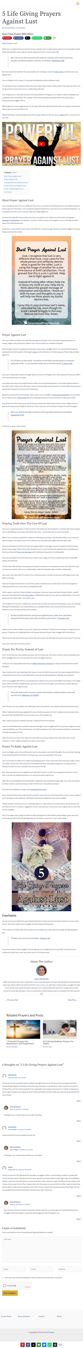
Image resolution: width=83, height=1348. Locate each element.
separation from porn (39, 789)
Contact (41, 1316)
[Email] (39, 1345)
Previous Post (11, 1000)
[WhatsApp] (49, 1345)
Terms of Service (24, 1316)
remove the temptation (61, 395)
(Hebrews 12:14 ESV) (30, 695)
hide (14, 172)
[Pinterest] (22, 1345)
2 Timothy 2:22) (63, 618)
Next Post (73, 1000)
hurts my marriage (24, 552)
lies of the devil (28, 595)
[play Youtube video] (41, 144)
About (59, 1316)
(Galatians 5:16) (17, 415)
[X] (33, 1345)
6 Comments (20, 28)
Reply (79, 1101)
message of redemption (10, 220)
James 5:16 (44, 938)
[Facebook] (28, 1345)
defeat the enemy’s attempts (42, 663)
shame (35, 352)
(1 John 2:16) (67, 363)
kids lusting (59, 72)
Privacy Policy (6, 1316)
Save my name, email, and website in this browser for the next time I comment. (33, 1277)
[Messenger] (44, 1345)
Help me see (22, 398)
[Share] (55, 1345)
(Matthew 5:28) (57, 60)
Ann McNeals (15, 1107)
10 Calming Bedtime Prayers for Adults (58, 1042)
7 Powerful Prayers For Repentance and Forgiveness (20, 1042)
